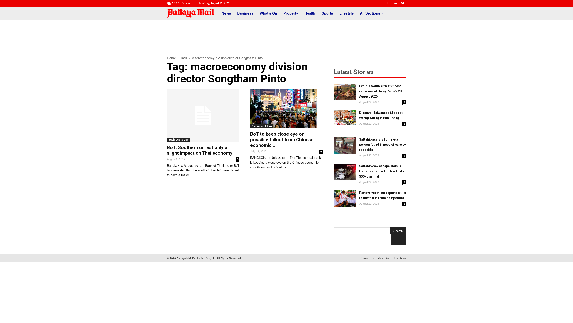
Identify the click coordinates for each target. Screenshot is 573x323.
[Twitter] (402, 3)
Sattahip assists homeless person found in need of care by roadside (382, 145)
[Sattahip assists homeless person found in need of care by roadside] (345, 145)
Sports (327, 13)
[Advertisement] (286, 35)
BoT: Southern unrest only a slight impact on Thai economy (200, 150)
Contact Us (367, 258)
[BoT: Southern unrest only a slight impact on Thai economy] (203, 115)
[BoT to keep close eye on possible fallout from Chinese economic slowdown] (286, 108)
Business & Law (178, 139)
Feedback (400, 258)
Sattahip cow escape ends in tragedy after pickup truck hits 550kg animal (381, 171)
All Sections (370, 13)
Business (245, 13)
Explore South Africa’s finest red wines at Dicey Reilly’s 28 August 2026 (380, 91)
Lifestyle (346, 13)
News (226, 13)
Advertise (384, 258)
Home (171, 57)
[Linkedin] (395, 3)
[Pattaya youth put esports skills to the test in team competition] (345, 198)
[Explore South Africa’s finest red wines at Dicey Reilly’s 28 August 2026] (345, 92)
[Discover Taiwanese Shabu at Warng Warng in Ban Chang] (345, 117)
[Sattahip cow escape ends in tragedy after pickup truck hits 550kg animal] (345, 172)
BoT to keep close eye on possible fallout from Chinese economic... (282, 139)
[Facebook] (388, 3)
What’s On (268, 13)
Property (290, 13)
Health (309, 13)
